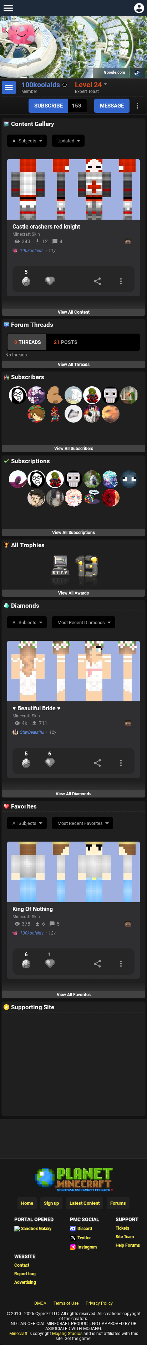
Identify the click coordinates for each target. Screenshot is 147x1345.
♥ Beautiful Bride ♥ (36, 708)
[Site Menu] (8, 8)
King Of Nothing (32, 909)
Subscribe (48, 106)
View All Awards (73, 593)
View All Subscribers (73, 448)
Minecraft (18, 1333)
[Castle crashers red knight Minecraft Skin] (73, 189)
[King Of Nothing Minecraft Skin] (73, 872)
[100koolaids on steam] (137, 73)
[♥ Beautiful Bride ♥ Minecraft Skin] (73, 671)
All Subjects (24, 140)
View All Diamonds (73, 793)
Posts (65, 342)
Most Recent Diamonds (81, 622)
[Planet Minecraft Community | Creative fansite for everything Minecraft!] (73, 1178)
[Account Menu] (139, 8)
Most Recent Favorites (80, 823)
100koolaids (32, 250)
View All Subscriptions (73, 532)
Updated (65, 140)
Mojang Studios (67, 1333)
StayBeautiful (32, 732)
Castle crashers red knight (46, 226)
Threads (27, 342)
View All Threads (74, 364)
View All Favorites (74, 994)
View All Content (74, 312)
